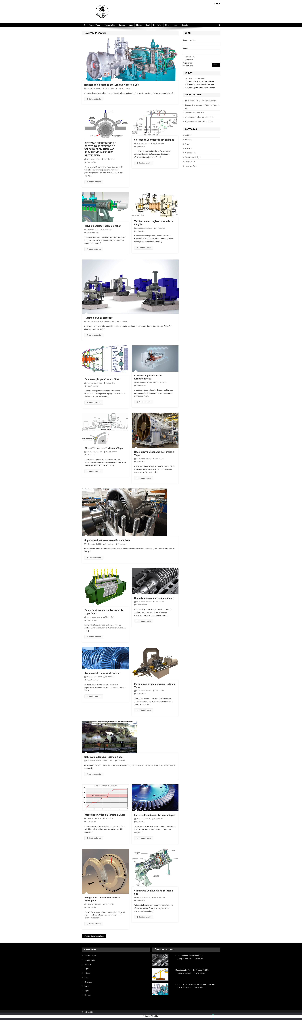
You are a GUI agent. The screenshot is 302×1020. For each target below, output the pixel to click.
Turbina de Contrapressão (98, 317)
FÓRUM (217, 4)
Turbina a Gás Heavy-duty (194, 113)
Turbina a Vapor (95, 25)
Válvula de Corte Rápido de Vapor (102, 225)
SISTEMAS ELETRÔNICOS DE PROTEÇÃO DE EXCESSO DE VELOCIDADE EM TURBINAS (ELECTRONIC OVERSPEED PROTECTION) (100, 149)
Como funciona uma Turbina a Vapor (153, 598)
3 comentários (141, 385)
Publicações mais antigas (94, 936)
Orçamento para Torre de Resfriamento (200, 117)
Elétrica (139, 25)
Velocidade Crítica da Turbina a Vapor (104, 814)
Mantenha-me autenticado (190, 58)
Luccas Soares (161, 382)
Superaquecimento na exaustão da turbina (107, 540)
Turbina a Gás (110, 25)
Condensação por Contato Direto (102, 379)
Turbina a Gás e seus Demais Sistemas (199, 85)
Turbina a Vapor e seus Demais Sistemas (200, 88)
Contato (185, 25)
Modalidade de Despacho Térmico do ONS (200, 101)
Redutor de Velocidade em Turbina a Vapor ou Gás (111, 84)
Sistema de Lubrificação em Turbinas (154, 139)
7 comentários (141, 694)
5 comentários (91, 620)
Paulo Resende (109, 159)
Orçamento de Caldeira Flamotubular (199, 121)
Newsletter (157, 25)
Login (176, 25)
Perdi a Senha (188, 66)
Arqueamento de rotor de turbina (102, 673)
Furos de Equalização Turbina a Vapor (154, 815)
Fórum (167, 25)
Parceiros (188, 148)
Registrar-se (187, 63)
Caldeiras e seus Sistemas (195, 79)
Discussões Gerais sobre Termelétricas (199, 82)
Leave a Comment (124, 88)
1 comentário (91, 162)
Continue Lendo (95, 99)
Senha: (185, 48)
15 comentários (141, 605)
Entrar (216, 65)
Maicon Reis (109, 88)
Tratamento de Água (193, 157)
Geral (148, 25)
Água (131, 25)
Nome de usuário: (189, 40)
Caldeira (122, 25)
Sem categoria (190, 153)
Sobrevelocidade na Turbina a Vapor (104, 757)
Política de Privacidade (151, 1016)
